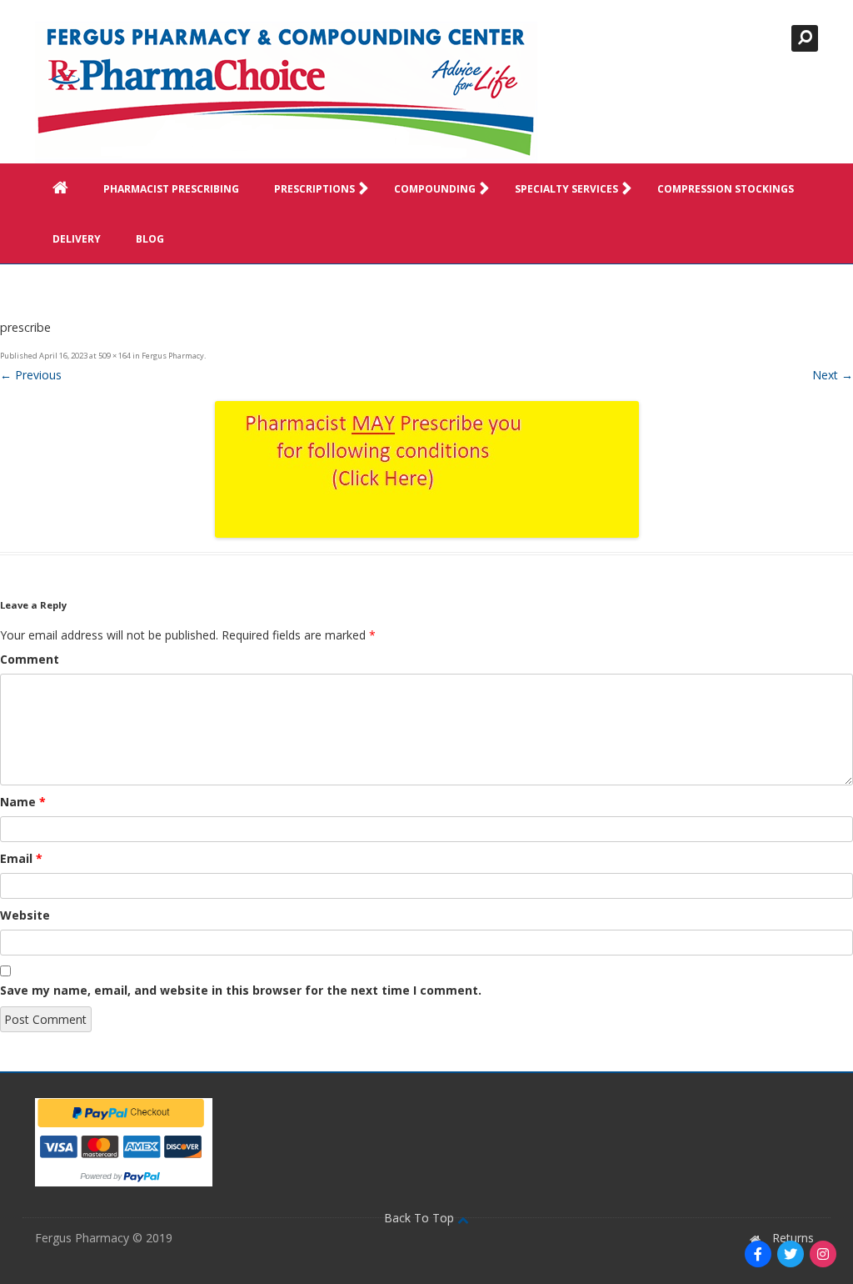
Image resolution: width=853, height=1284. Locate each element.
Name (23, 802)
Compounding (435, 189)
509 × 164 (114, 355)
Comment (29, 659)
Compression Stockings (725, 189)
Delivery (76, 239)
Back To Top (420, 1218)
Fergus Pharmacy (173, 355)
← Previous (31, 375)
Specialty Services (566, 189)
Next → (832, 375)
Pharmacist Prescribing (171, 189)
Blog (150, 239)
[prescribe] (426, 469)
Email (21, 858)
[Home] (286, 92)
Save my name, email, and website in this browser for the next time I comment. (240, 990)
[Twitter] (790, 1254)
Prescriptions (314, 189)
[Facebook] (758, 1254)
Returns (793, 1238)
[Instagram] (823, 1254)
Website (25, 915)
